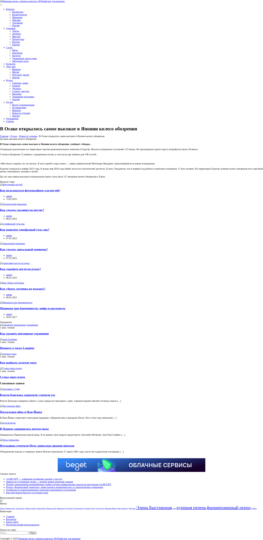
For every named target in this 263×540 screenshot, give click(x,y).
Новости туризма (21, 113)
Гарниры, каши (20, 83)
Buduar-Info (10, 508)
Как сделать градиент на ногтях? (22, 210)
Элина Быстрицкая (154, 507)
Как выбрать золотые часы (18, 362)
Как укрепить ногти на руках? (20, 269)
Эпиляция (17, 23)
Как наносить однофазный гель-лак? (24, 229)
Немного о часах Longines (17, 348)
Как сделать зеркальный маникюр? (24, 249)
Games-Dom (41, 508)
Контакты (11, 519)
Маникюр (17, 17)
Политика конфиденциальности (22, 524)
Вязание (16, 69)
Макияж (16, 20)
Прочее (16, 25)
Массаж (16, 36)
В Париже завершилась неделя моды (24, 428)
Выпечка (16, 94)
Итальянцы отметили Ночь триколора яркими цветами (37, 445)
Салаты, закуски (20, 91)
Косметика (17, 12)
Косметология (19, 14)
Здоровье (11, 28)
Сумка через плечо (12, 377)
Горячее (16, 85)
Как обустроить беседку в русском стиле (27, 492)
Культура (10, 64)
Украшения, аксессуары (24, 58)
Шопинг (16, 110)
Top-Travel (69, 508)
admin (9, 196)
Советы (10, 121)
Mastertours (61, 508)
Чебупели (132, 508)
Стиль (9, 47)
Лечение (16, 34)
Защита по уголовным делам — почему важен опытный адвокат (39, 481)
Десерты (16, 88)
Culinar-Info (20, 508)
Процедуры (18, 39)
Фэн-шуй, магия (20, 75)
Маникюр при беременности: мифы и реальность (32, 308)
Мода (15, 50)
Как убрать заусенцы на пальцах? (22, 288)
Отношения (12, 118)
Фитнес (16, 42)
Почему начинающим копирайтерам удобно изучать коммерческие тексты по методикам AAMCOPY (58, 484)
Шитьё (15, 72)
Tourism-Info (78, 508)
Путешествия (19, 107)
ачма (174, 508)
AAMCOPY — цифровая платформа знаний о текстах (34, 479)
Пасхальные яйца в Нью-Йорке (21, 412)
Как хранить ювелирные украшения (24, 333)
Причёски (17, 53)
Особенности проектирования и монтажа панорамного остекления (41, 490)
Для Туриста (99, 508)
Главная (10, 516)
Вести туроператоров (23, 105)
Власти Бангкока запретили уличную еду (27, 395)
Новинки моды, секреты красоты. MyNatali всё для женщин (49, 538)
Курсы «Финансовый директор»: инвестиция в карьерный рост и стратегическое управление (54, 487)
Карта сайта (12, 522)
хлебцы (254, 508)
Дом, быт (11, 66)
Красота (10, 9)
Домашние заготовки (23, 96)
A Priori (2, 508)
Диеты (15, 31)
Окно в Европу (122, 508)
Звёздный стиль (20, 61)
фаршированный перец (229, 507)
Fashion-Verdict (30, 508)
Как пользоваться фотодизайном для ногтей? (30, 190)
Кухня (9, 80)
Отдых (9, 102)
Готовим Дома (89, 508)
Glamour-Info (51, 508)
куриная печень (191, 507)
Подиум (16, 55)
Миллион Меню (110, 508)
